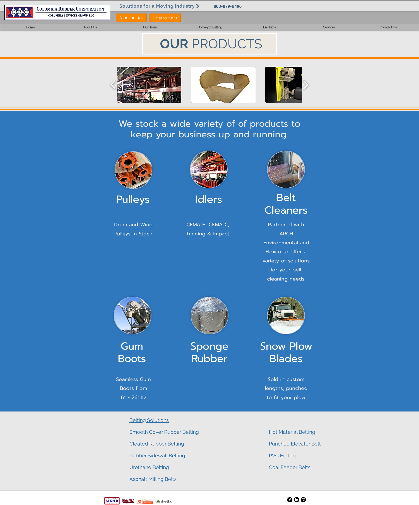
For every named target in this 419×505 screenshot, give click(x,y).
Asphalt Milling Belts (153, 479)
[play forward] (306, 85)
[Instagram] (303, 499)
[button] (210, 27)
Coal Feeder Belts (289, 467)
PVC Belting (282, 455)
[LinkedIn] (296, 499)
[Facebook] (289, 499)
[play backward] (113, 85)
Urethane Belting (149, 467)
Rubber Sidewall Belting (157, 455)
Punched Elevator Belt (295, 444)
